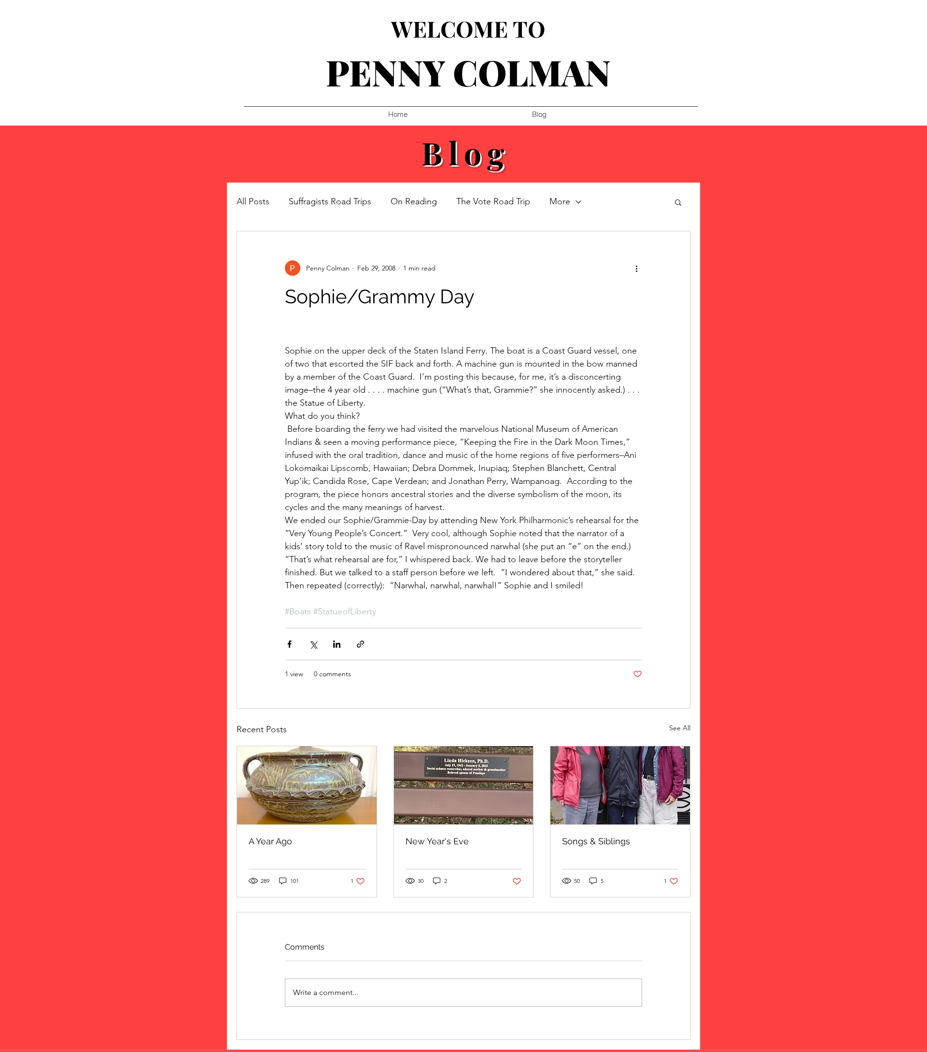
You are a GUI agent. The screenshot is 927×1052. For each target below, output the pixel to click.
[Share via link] (360, 644)
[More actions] (636, 268)
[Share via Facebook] (289, 644)
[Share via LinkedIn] (336, 644)
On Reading (414, 201)
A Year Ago (270, 841)
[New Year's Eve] (464, 785)
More (559, 201)
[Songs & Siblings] (620, 785)
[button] (678, 202)
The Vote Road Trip (493, 201)
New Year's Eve (437, 841)
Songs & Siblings (596, 841)
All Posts (253, 201)
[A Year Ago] (307, 785)
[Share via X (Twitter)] (313, 644)
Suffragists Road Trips (330, 201)
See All (679, 728)
